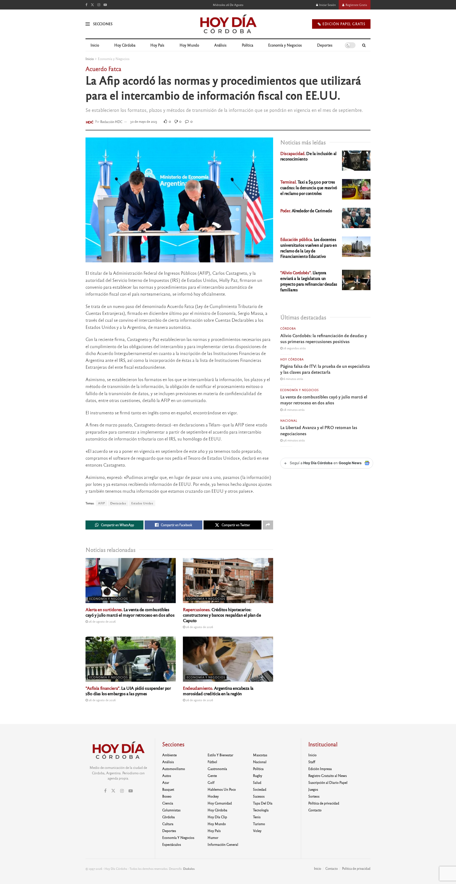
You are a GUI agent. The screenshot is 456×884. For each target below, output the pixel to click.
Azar (165, 782)
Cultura (167, 824)
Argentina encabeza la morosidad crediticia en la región (218, 690)
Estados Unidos (142, 503)
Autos (166, 775)
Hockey (213, 796)
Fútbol (212, 762)
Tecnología (261, 810)
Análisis (220, 45)
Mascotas (260, 755)
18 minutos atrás (293, 409)
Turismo (259, 824)
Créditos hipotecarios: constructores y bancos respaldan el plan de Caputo (222, 614)
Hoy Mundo (189, 45)
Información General (223, 844)
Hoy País (157, 45)
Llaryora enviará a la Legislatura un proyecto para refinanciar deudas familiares (308, 281)
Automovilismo (173, 768)
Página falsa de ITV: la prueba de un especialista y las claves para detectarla (325, 369)
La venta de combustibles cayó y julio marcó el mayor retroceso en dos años (130, 612)
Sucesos (259, 796)
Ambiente (169, 755)
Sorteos (313, 796)
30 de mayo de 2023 (143, 121)
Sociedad (259, 789)
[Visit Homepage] (228, 23)
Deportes (324, 45)
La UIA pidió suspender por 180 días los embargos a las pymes (128, 690)
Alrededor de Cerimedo (306, 210)
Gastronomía (217, 768)
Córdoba (288, 328)
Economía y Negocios (285, 45)
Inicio (94, 45)
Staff (311, 762)
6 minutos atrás (293, 379)
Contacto (315, 810)
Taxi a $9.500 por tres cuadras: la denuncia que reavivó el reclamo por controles (308, 187)
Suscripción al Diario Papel (327, 782)
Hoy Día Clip (217, 817)
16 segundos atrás (294, 348)
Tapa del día (262, 803)
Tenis (257, 817)
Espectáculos (171, 844)
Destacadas (118, 503)
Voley (257, 830)
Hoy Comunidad (220, 803)
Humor (213, 837)
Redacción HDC (111, 121)
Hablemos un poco (222, 789)
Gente (212, 775)
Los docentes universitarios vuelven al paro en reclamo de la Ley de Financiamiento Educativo (308, 247)
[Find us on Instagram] (98, 4)
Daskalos (189, 868)
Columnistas (171, 810)
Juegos (313, 789)
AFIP (101, 503)
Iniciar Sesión (327, 5)
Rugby (257, 775)
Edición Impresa (320, 768)
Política (247, 45)
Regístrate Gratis (356, 5)
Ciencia (167, 803)
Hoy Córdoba (124, 45)
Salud (257, 782)
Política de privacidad (323, 803)
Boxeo (166, 796)
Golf (211, 782)
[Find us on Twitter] (92, 4)
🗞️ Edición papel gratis (341, 24)
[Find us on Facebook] (86, 4)
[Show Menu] (88, 24)
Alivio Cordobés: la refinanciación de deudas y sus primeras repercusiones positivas (323, 338)
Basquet (168, 789)
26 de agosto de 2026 (102, 621)
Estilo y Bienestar (220, 755)
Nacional (288, 420)
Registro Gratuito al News (327, 775)
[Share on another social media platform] (268, 524)
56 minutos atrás (294, 440)
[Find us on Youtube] (105, 4)
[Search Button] (364, 45)
